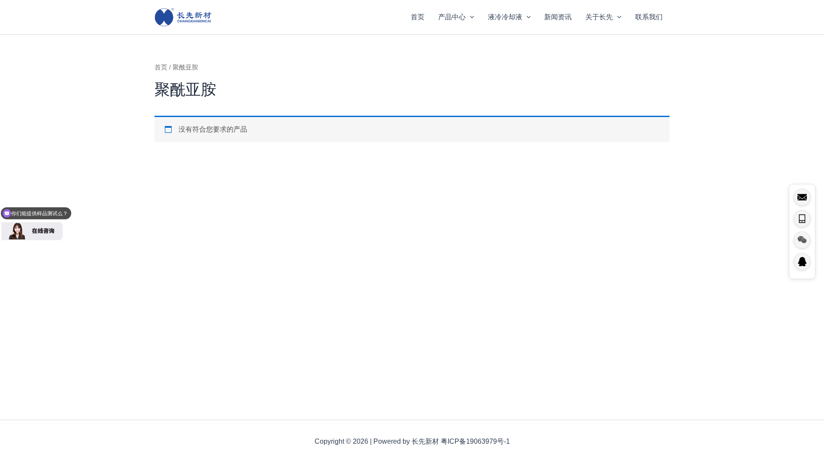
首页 (417, 17)
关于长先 (599, 17)
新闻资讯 (558, 17)
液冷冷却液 (505, 17)
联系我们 (649, 17)
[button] (470, 17)
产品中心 (452, 17)
